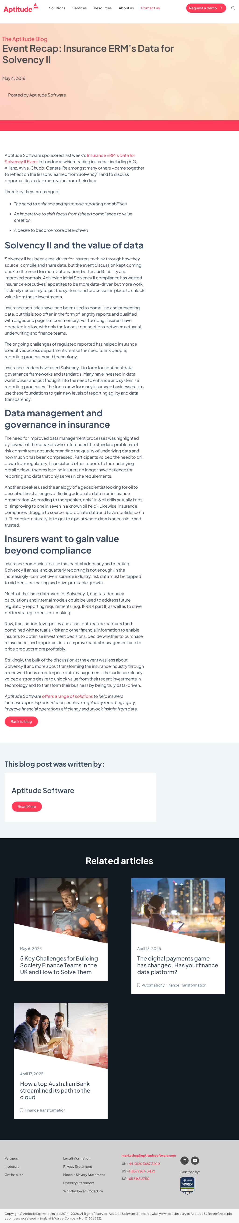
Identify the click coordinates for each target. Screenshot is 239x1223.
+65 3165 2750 (138, 1178)
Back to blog (21, 721)
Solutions (57, 8)
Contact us (150, 8)
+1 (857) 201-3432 (141, 1171)
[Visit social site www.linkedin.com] (184, 1160)
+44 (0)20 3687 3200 (143, 1163)
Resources (103, 8)
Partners (11, 1158)
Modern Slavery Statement (84, 1174)
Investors (12, 1166)
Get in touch (14, 1174)
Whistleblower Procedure (83, 1191)
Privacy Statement (77, 1166)
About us (126, 8)
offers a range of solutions (67, 696)
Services (79, 8)
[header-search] (233, 8)
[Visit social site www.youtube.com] (195, 1160)
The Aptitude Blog (24, 38)
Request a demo (203, 8)
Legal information (76, 1158)
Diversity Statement (79, 1183)
